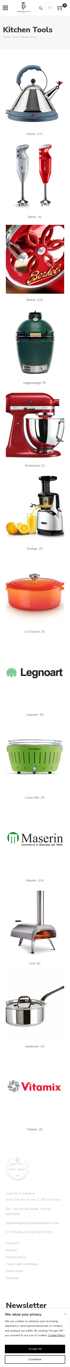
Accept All (35, 1349)
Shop (15, 37)
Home (6, 37)
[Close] (65, 1314)
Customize (35, 1359)
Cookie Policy (56, 1335)
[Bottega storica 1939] (17, 1169)
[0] (60, 9)
